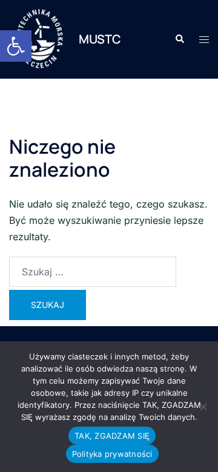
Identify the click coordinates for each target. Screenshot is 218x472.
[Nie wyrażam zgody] (203, 407)
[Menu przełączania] (204, 39)
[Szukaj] (92, 272)
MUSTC (100, 39)
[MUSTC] (39, 39)
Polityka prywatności (112, 454)
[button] (15, 46)
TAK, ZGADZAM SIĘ (112, 436)
